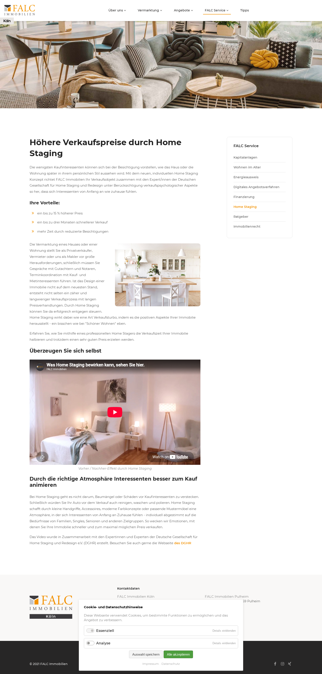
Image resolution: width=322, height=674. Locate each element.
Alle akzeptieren (178, 654)
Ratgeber (241, 217)
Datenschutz (170, 663)
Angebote (182, 10)
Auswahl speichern (145, 654)
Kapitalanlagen (245, 157)
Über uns (115, 10)
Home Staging (245, 207)
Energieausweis (246, 177)
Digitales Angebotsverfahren (257, 187)
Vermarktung (148, 10)
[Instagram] (282, 664)
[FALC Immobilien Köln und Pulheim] (73, 607)
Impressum (150, 663)
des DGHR (182, 543)
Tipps (244, 10)
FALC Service (215, 10)
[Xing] (289, 664)
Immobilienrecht (247, 226)
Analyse (103, 643)
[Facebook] (275, 664)
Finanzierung (244, 197)
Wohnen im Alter (247, 167)
